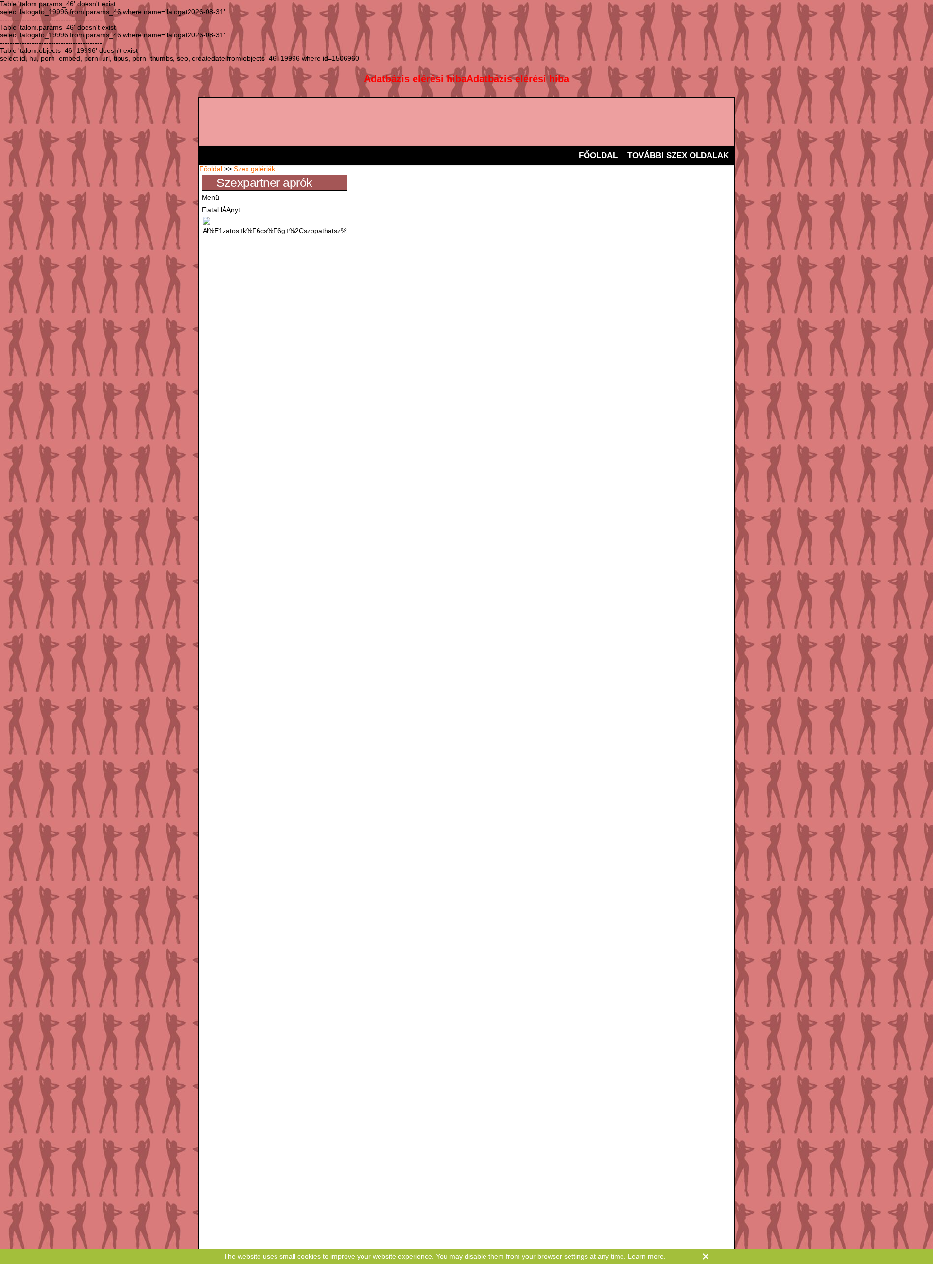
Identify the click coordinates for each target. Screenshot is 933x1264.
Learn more (646, 1256)
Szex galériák (254, 169)
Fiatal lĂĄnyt (221, 210)
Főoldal (210, 169)
